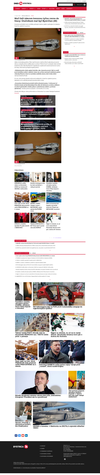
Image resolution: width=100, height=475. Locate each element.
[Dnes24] (27, 3)
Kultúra (51, 8)
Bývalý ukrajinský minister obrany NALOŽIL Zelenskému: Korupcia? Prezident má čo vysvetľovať (37, 269)
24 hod (81, 32)
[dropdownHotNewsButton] (74, 66)
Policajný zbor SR (21, 60)
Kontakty (69, 8)
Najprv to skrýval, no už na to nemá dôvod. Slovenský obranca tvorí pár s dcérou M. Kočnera (36, 274)
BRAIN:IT (43, 467)
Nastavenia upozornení (47, 456)
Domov (18, 8)
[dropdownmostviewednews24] (74, 47)
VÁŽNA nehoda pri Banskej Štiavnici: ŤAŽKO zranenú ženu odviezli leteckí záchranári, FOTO (75, 23)
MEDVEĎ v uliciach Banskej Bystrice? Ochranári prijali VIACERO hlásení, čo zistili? (75, 19)
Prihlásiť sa (80, 4)
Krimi (38, 8)
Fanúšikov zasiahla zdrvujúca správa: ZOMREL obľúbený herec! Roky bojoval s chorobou (35, 271)
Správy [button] (32, 8)
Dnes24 (16, 93)
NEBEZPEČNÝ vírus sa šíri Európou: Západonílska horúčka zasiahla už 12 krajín (33, 276)
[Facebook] (16, 435)
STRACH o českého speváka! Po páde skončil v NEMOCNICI (29, 260)
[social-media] (64, 459)
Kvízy (63, 8)
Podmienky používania (46, 451)
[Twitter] (19, 435)
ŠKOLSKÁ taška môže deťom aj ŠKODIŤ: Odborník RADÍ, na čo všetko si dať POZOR (74, 63)
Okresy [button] (24, 8)
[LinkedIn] (26, 435)
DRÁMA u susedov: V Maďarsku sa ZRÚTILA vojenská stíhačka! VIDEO (31, 262)
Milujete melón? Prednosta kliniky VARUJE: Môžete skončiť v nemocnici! (74, 59)
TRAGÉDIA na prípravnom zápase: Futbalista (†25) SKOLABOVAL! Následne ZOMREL (74, 39)
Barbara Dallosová (26, 15)
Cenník (42, 448)
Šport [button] (44, 8)
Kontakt (43, 446)
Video (58, 8)
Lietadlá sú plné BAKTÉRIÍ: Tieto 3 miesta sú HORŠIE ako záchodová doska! (75, 55)
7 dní (78, 32)
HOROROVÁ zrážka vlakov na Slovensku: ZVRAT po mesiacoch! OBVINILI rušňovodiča (34, 267)
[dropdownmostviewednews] (74, 30)
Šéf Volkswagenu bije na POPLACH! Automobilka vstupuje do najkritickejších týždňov (34, 264)
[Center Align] (74, 5)
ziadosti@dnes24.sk (67, 456)
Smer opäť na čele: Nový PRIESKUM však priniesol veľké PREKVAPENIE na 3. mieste (74, 36)
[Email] (22, 435)
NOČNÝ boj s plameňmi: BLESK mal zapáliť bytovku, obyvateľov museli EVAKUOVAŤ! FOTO (75, 26)
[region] (32, 3)
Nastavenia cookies (46, 453)
